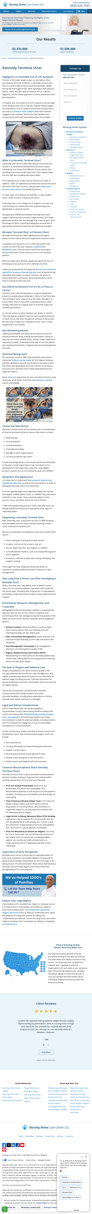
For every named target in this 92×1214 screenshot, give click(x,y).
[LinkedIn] (13, 1145)
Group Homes (75, 142)
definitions (7, 249)
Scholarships (29, 1136)
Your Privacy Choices (15, 1160)
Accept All (11, 1207)
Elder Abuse (74, 140)
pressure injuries (44, 380)
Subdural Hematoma (78, 212)
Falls (71, 204)
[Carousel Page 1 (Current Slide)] (44, 1045)
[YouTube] (22, 1145)
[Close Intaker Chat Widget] (86, 1156)
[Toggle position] (82, 1156)
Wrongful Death (76, 147)
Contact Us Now (75, 118)
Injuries (6, 11)
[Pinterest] (4, 1150)
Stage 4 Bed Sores (31, 1088)
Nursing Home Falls (32, 1094)
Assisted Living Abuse (78, 137)
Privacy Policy (50, 1136)
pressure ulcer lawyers (23, 111)
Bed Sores (31, 11)
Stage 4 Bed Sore (76, 155)
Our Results (46, 39)
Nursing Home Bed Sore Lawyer (18, 58)
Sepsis (72, 183)
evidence (38, 247)
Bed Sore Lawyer (76, 152)
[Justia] (18, 1145)
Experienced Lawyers (49, 11)
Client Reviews (46, 1003)
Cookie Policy (31, 1160)
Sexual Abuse (75, 145)
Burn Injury (74, 199)
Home (4, 58)
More (83, 11)
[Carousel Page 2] (48, 1045)
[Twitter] (9, 1145)
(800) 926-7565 (80, 6)
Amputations (75, 191)
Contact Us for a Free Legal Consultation (20, 29)
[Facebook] (4, 1145)
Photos (72, 168)
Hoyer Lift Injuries (77, 209)
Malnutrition (75, 181)
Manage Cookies (44, 1160)
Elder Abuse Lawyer (32, 1098)
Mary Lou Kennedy (22, 360)
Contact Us (69, 1136)
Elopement (74, 186)
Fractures (73, 207)
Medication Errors (77, 176)
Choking (73, 201)
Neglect (18, 11)
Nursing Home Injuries (12, 1100)
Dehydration (75, 178)
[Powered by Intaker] (76, 1210)
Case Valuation (68, 11)
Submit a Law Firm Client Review (46, 1060)
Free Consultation (81, 2)
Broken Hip (74, 196)
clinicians (11, 377)
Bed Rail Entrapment (78, 194)
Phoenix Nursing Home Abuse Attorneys (77, 1109)
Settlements (75, 170)
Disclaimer (39, 1136)
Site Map (60, 1136)
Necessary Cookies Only (30, 1207)
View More (46, 1052)
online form (11, 924)
